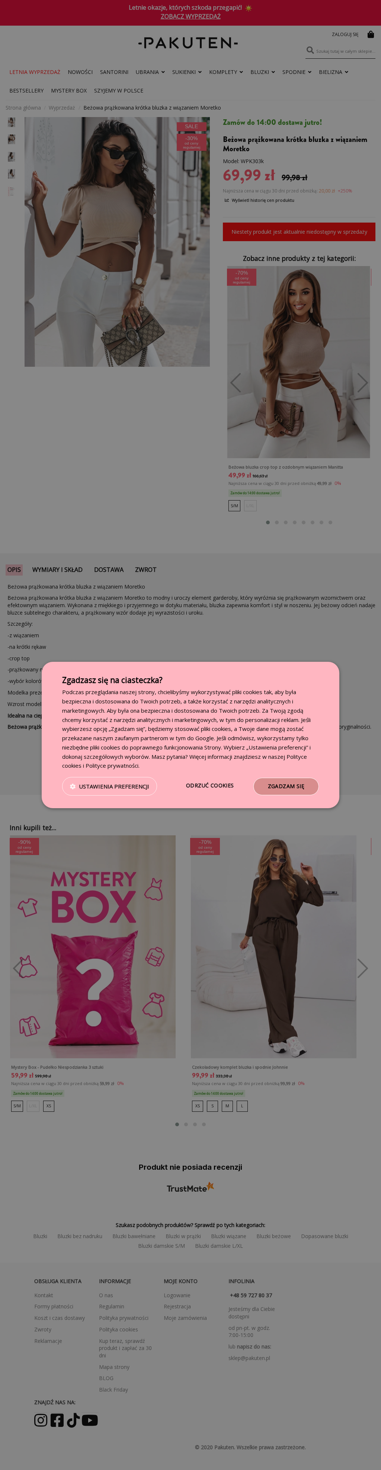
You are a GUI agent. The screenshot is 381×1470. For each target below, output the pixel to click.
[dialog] (190, 735)
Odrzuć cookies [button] (210, 785)
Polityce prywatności (112, 765)
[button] (109, 787)
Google (204, 738)
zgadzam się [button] (286, 786)
